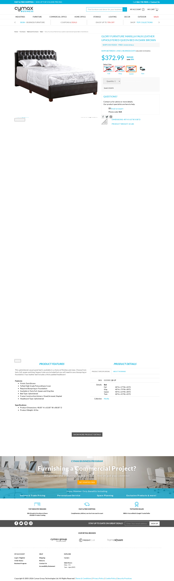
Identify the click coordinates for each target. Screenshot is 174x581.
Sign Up (154, 523)
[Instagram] (31, 523)
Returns (42, 561)
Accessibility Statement (47, 566)
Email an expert (117, 109)
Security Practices (124, 578)
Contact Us (43, 563)
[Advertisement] (111, 421)
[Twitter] (21, 523)
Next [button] (17, 361)
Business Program (20, 563)
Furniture (22, 31)
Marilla (106, 399)
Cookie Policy (110, 578)
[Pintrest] (26, 523)
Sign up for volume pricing (49, 2)
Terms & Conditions (83, 578)
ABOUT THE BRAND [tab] (119, 371)
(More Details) (129, 45)
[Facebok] (16, 523)
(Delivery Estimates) (143, 51)
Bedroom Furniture (32, 31)
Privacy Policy (98, 578)
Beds (41, 31)
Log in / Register (19, 558)
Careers (66, 558)
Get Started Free (87, 482)
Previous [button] (19, 120)
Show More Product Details (87, 434)
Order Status (18, 561)
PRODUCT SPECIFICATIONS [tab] (101, 371)
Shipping (42, 558)
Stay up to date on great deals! (106, 523)
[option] (56, 75)
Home (16, 31)
